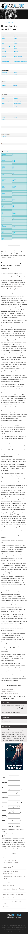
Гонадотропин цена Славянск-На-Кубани (14, 877)
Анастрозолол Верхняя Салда (8, 691)
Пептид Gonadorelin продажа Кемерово (11, 693)
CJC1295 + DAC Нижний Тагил (12, 902)
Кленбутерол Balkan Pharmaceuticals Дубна (10, 861)
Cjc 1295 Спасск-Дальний (8, 856)
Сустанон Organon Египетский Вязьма (13, 897)
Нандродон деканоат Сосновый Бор (8, 885)
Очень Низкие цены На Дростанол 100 (10, 872)
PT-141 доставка (6, 906)
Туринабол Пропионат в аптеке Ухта (11, 867)
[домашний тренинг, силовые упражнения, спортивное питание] (14, 5)
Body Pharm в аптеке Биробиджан (13, 894)
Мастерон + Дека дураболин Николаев (13, 890)
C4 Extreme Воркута (7, 881)
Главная (3, 22)
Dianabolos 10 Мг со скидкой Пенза (14, 22)
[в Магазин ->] (14, 744)
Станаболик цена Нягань (7, 689)
